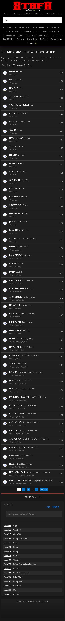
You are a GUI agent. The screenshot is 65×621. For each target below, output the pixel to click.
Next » (44, 489)
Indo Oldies (26, 31)
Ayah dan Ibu (31, 413)
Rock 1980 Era (57, 35)
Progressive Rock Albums (26, 35)
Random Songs (56, 39)
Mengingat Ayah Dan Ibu (43, 480)
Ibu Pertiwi (24, 246)
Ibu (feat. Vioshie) (28, 238)
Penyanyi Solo (54, 31)
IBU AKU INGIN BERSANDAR (38, 472)
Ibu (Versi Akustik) (38, 397)
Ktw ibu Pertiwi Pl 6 (27, 388)
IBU (26, 180)
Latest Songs (7, 27)
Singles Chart (32, 39)
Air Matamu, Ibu (33, 422)
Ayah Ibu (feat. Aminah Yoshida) (36, 438)
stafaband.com (32, 10)
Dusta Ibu (27, 305)
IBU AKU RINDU (24, 380)
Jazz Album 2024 (40, 31)
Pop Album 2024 (9, 35)
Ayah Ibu (27, 255)
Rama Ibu (29, 288)
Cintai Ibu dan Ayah (25, 464)
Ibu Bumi (26, 330)
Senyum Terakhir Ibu (28, 430)
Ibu (21, 71)
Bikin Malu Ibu (32, 447)
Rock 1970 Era (44, 35)
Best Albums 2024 (22, 27)
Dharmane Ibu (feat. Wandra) (30, 372)
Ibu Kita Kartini (30, 405)
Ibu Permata (27, 322)
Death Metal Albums (54, 27)
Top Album (44, 39)
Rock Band (20, 39)
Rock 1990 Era (8, 39)
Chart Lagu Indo (38, 27)
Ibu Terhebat (28, 347)
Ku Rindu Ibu (27, 455)
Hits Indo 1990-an (12, 31)
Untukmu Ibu (29, 297)
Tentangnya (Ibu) (26, 338)
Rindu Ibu (19, 263)
